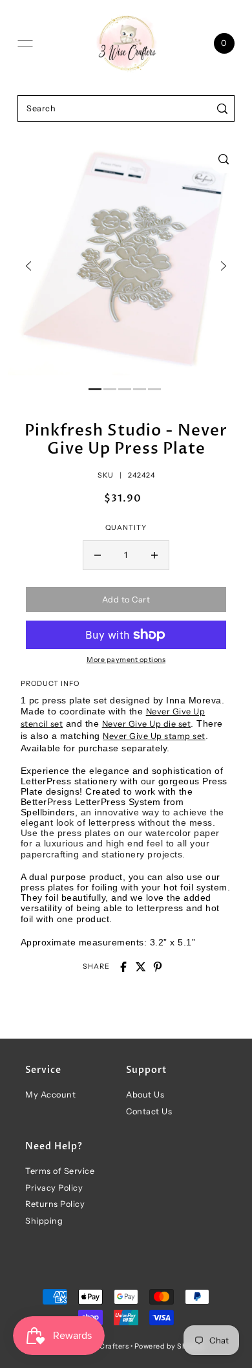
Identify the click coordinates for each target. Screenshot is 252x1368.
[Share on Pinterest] (157, 967)
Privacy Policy (54, 1188)
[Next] (223, 266)
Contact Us (149, 1111)
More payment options (126, 660)
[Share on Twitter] (141, 967)
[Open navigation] (25, 43)
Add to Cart (126, 599)
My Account (50, 1094)
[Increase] (154, 555)
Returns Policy (55, 1204)
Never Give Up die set (146, 724)
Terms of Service (59, 1171)
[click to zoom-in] (223, 159)
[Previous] (28, 266)
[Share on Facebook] (123, 967)
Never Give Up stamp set (154, 736)
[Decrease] (97, 555)
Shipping (44, 1221)
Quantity (126, 528)
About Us (145, 1094)
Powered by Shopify (169, 1346)
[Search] (222, 108)
